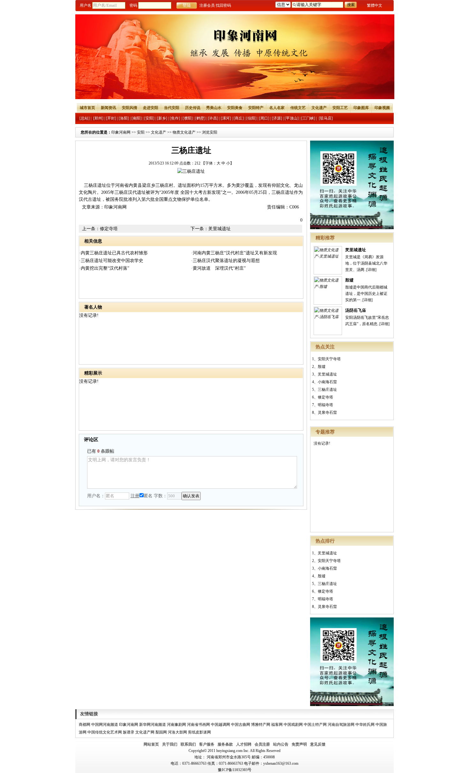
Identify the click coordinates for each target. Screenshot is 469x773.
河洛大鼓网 (177, 732)
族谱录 (128, 732)
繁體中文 (374, 5)
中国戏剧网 (293, 724)
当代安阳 (171, 108)
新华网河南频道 (152, 724)
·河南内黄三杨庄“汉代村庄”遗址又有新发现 (234, 253)
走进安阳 (150, 108)
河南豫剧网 (176, 724)
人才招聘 (243, 744)
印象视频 (382, 108)
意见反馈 (317, 744)
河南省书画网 (198, 724)
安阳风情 (129, 108)
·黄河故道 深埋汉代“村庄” (218, 268)
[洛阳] (124, 118)
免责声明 (299, 744)
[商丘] (239, 118)
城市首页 (87, 108)
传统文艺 (298, 108)
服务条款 (225, 744)
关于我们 (169, 744)
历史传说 (192, 108)
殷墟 (349, 280)
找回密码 (223, 5)
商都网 (84, 724)
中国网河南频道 (104, 724)
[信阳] (251, 118)
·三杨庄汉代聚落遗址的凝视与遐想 (225, 260)
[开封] (111, 118)
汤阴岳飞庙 (355, 310)
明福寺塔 (325, 405)
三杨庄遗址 (327, 389)
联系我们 (188, 744)
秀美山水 (213, 108)
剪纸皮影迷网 (199, 732)
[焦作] (175, 118)
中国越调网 (220, 724)
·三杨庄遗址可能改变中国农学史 (111, 260)
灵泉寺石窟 (327, 412)
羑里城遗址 (355, 249)
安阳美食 (234, 108)
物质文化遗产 (184, 132)
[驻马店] (326, 118)
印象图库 (361, 108)
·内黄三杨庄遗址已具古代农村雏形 (113, 253)
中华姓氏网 (365, 724)
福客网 (277, 724)
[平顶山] (292, 118)
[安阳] (149, 118)
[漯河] (226, 118)
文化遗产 (319, 108)
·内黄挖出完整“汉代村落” (104, 268)
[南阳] (136, 118)
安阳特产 (256, 108)
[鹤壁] (200, 118)
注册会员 (207, 5)
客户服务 (206, 744)
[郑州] (98, 118)
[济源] (277, 118)
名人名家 (277, 108)
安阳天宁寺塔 (329, 359)
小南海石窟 (327, 382)
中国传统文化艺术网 (104, 732)
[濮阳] (187, 118)
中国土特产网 (315, 724)
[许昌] (213, 118)
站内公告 (280, 744)
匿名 (148, 495)
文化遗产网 (144, 732)
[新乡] (162, 118)
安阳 (141, 132)
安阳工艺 (340, 108)
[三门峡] (308, 118)
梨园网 (161, 732)
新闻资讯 (108, 108)
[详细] (371, 269)
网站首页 (151, 744)
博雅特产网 (260, 724)
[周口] (264, 118)
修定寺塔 (325, 397)
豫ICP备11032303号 (234, 770)
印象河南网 (120, 132)
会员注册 (262, 744)
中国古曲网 (240, 724)
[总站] (84, 118)
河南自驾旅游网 (341, 724)
